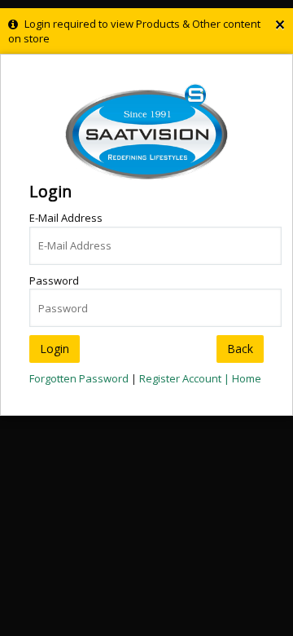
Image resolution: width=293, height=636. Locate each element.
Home (246, 378)
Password (54, 280)
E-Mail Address (66, 217)
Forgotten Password (79, 378)
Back (240, 348)
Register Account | (185, 378)
